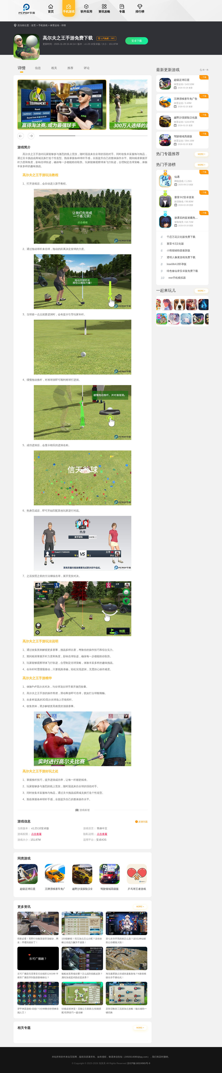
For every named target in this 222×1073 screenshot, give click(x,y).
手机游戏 (42, 25)
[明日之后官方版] (196, 304)
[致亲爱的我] (159, 304)
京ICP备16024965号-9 (138, 1063)
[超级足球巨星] (190, 318)
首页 (33, 25)
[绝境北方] (208, 304)
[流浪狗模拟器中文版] (171, 304)
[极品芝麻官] (183, 304)
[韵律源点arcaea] (165, 318)
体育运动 (54, 25)
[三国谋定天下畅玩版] (202, 318)
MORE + (140, 907)
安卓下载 (136, 40)
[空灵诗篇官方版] (178, 318)
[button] (20, 136)
